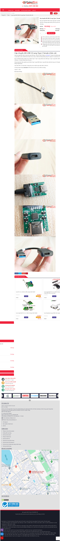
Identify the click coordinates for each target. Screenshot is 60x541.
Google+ (23, 273)
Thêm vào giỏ (51, 33)
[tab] (19, 50)
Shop (8, 15)
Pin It (26, 273)
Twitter (20, 273)
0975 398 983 (33, 6)
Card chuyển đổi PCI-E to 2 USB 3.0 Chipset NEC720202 (26, 313)
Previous (15, 41)
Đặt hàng (38, 296)
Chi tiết (26, 296)
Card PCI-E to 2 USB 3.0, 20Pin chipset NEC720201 (25, 291)
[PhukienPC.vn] (30, 2)
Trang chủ (4, 15)
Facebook (16, 273)
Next (38, 41)
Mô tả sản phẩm (19, 50)
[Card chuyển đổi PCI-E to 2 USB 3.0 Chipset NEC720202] (28, 306)
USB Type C (48, 55)
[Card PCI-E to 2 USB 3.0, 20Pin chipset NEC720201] (28, 285)
